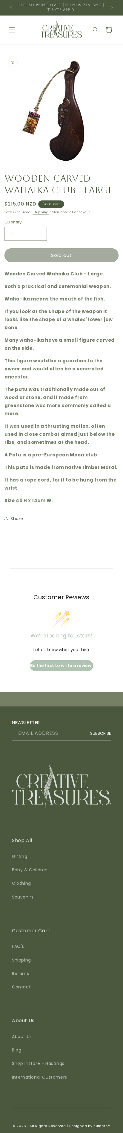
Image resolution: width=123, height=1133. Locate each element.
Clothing (21, 883)
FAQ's (18, 946)
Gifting (19, 856)
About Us (22, 1037)
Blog (16, 1050)
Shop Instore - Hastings (38, 1063)
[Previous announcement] (11, 7)
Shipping (41, 212)
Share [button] (16, 519)
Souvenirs (22, 897)
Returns (20, 973)
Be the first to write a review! (61, 666)
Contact (21, 987)
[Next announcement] (112, 7)
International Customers (39, 1077)
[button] (12, 29)
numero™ (101, 1125)
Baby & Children (30, 870)
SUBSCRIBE (100, 733)
